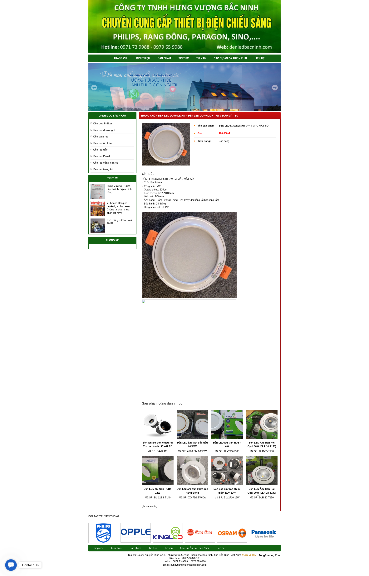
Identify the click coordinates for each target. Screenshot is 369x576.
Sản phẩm (164, 58)
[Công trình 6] (103, 541)
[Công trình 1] (264, 541)
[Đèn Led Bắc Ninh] (184, 51)
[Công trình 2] (232, 537)
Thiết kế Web (249, 555)
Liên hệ (260, 58)
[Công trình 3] (200, 540)
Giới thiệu (143, 58)
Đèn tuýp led (100, 136)
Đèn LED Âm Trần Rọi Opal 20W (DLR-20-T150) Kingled (262, 492)
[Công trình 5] (135, 536)
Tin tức (184, 58)
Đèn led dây (100, 149)
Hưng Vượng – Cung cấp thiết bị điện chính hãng (119, 189)
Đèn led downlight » (173, 115)
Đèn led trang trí (103, 169)
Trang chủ (121, 58)
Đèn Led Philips (102, 123)
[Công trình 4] (168, 538)
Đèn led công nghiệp (105, 162)
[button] (11, 565)
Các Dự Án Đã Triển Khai (230, 58)
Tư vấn (201, 58)
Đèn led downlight (104, 130)
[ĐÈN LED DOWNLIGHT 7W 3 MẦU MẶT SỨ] (166, 144)
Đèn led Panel (101, 156)
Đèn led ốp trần (102, 143)
